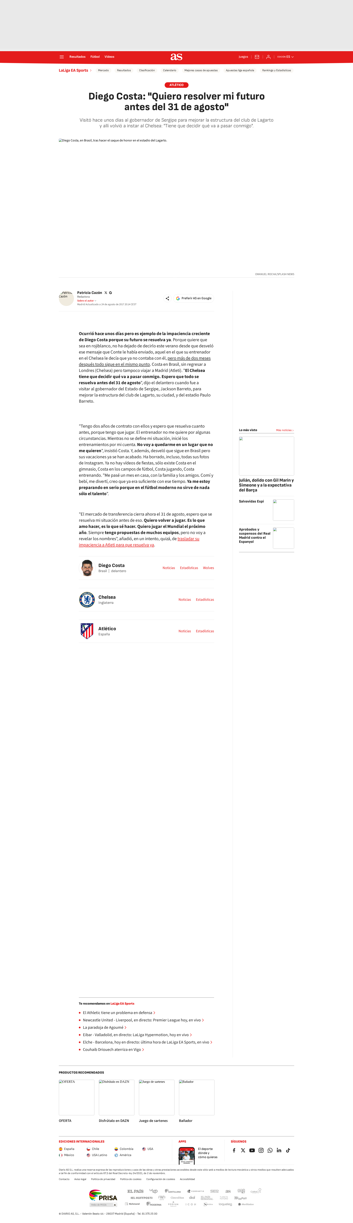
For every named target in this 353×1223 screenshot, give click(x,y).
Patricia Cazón (89, 292)
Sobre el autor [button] (85, 301)
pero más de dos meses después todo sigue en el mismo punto (145, 361)
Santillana (172, 1191)
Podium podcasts (173, 1204)
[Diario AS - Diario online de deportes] (176, 57)
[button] (167, 298)
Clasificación (147, 70)
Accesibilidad (187, 1179)
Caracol (256, 1191)
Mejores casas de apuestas (201, 70)
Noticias (169, 568)
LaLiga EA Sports (73, 70)
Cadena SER (214, 1191)
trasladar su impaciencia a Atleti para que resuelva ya (139, 541)
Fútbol (95, 57)
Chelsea (107, 597)
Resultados (77, 57)
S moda (208, 1204)
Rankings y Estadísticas (276, 70)
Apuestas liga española (240, 70)
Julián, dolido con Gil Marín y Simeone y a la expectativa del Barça (266, 485)
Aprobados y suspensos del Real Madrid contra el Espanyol (254, 535)
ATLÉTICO (177, 85)
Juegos (243, 57)
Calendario (169, 70)
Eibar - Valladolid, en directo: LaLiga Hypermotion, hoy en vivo (136, 1035)
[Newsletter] (257, 56)
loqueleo (225, 1204)
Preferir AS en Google (196, 298)
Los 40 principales (153, 1191)
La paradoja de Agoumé (103, 1027)
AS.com (228, 1191)
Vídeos (109, 57)
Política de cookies (130, 1179)
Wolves (208, 568)
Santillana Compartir (195, 1191)
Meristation (246, 1204)
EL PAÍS (135, 1191)
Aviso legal (80, 1179)
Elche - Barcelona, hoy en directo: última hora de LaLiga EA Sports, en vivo (146, 1042)
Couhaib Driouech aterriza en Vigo (112, 1049)
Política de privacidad (103, 1179)
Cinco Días (177, 1197)
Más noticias (284, 430)
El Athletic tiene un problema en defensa (117, 1013)
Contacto (64, 1179)
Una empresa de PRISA (103, 1195)
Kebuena (240, 1197)
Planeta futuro (224, 1197)
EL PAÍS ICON (191, 1204)
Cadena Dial (192, 1197)
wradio (162, 1197)
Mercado (103, 70)
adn (241, 1191)
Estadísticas (189, 568)
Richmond (132, 1203)
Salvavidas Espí (251, 501)
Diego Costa (111, 565)
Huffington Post (141, 1197)
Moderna (154, 1204)
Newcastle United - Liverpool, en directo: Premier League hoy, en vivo (142, 1020)
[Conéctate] (268, 56)
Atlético (107, 629)
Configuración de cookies (160, 1179)
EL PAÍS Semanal (207, 1197)
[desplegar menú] (62, 57)
